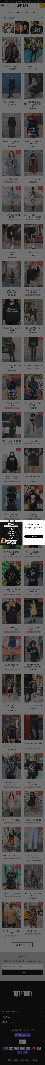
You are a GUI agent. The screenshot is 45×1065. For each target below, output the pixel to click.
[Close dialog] (43, 521)
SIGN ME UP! (34, 536)
